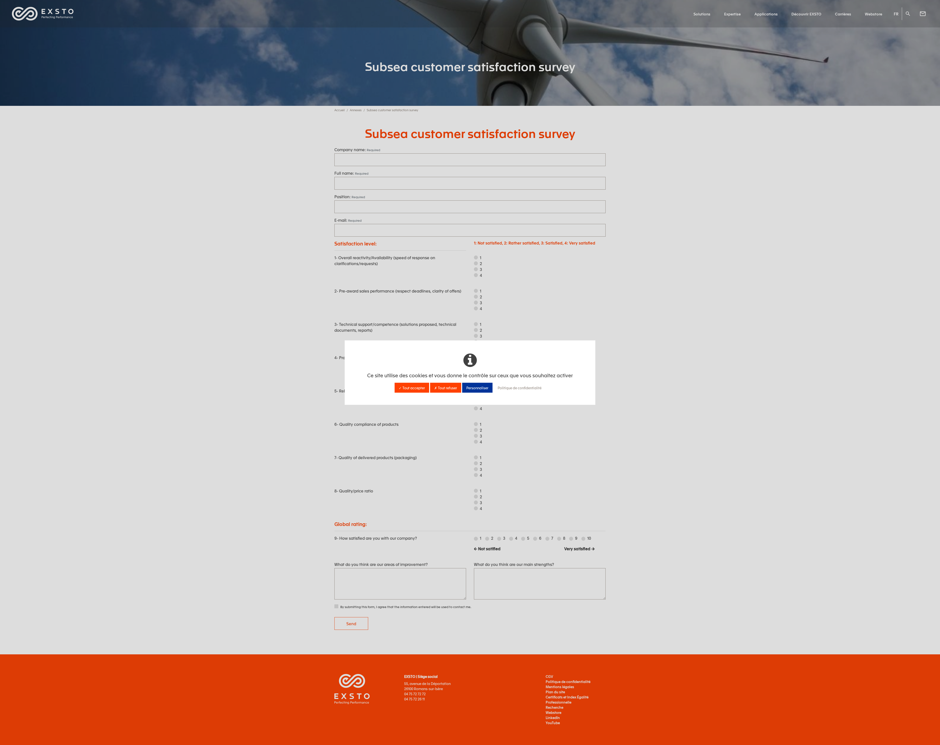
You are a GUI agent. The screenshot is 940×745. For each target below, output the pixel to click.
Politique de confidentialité (519, 387)
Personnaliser (477, 387)
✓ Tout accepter (412, 387)
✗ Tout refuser (445, 387)
